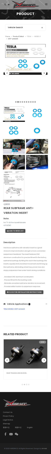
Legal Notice (8, 420)
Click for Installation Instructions (25, 292)
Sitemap (6, 423)
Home (7, 36)
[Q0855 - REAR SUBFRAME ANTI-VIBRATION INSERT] (25, 58)
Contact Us (7, 412)
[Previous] (7, 73)
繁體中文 (6, 427)
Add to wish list (16, 231)
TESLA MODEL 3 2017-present (14, 309)
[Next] (44, 73)
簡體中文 (18, 427)
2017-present (13, 39)
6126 (42, 342)
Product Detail (18, 36)
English (30, 427)
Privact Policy (8, 416)
